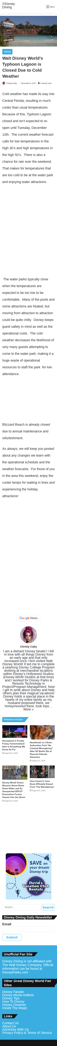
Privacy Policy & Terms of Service (27, 1033)
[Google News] (28, 618)
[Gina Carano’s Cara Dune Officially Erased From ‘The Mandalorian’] (42, 772)
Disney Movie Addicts (18, 995)
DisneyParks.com (15, 972)
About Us (9, 1026)
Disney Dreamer (14, 1005)
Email (6, 924)
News (7, 51)
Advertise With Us (15, 1029)
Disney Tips (10, 998)
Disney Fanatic (13, 992)
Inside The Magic (14, 1008)
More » (28, 709)
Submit (11, 937)
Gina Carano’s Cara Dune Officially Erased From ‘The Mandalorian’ (42, 784)
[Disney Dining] (11, 6)
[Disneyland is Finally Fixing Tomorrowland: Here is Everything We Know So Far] (14, 731)
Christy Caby (11, 83)
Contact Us (10, 1023)
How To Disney (13, 1001)
